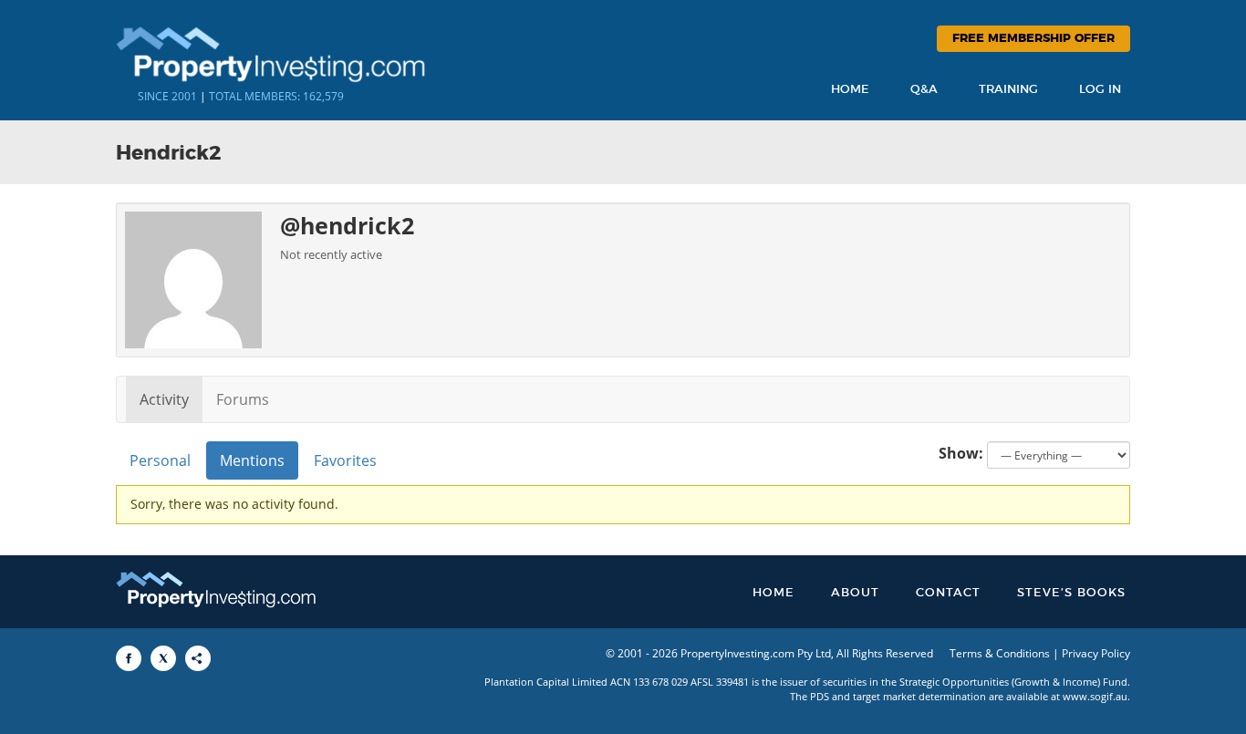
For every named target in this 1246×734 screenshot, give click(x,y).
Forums (242, 399)
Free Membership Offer (1033, 39)
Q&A (924, 90)
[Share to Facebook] (128, 658)
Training (1008, 90)
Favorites (345, 460)
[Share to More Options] (198, 658)
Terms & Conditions (1000, 653)
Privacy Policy (1096, 653)
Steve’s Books (1071, 593)
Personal (160, 460)
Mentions (252, 460)
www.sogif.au (1095, 696)
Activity (164, 399)
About (855, 593)
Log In (1100, 90)
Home (850, 90)
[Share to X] (163, 658)
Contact (948, 593)
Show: (961, 453)
